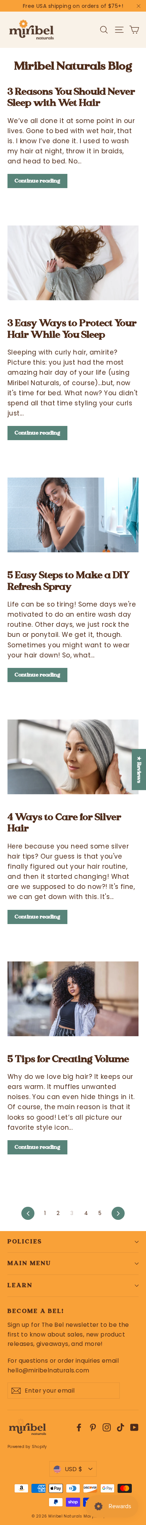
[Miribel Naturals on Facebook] (79, 1427)
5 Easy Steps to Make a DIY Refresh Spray (68, 580)
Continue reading (37, 180)
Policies (24, 1241)
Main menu (29, 1263)
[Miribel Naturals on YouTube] (134, 1427)
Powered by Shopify (27, 1446)
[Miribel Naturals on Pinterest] (93, 1427)
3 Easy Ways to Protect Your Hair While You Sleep (72, 328)
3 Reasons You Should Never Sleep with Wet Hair (71, 97)
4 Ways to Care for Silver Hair (64, 822)
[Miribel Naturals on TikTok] (120, 1427)
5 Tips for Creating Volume (68, 1058)
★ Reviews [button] (139, 769)
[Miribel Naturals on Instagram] (107, 1427)
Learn (20, 1285)
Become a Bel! (35, 1311)
